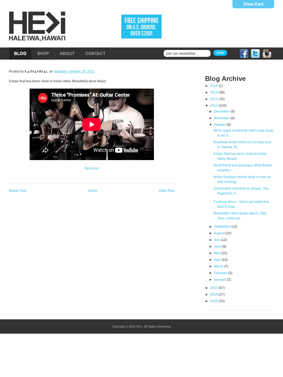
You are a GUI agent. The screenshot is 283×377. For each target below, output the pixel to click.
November (222, 118)
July (217, 240)
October (220, 125)
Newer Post (17, 191)
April (218, 260)
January (220, 280)
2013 (214, 92)
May (217, 253)
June (218, 246)
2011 (214, 106)
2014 (214, 86)
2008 (214, 301)
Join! (220, 53)
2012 (214, 99)
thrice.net (92, 168)
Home (92, 191)
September (222, 227)
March (219, 266)
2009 (214, 294)
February (221, 273)
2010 (214, 288)
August (219, 233)
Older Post (167, 191)
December (222, 111)
